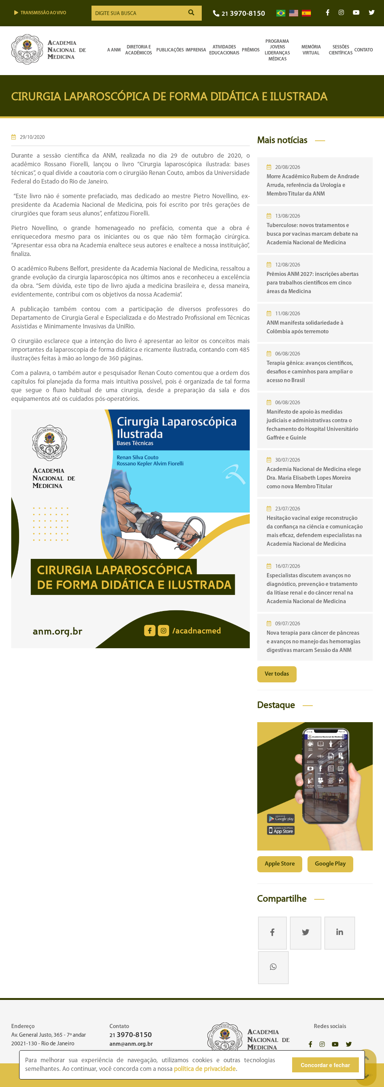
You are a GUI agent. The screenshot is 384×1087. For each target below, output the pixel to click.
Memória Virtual (311, 50)
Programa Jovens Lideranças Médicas (277, 50)
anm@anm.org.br (131, 1044)
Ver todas (277, 674)
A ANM (114, 50)
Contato (363, 50)
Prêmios (251, 50)
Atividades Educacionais (224, 50)
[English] (293, 13)
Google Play (330, 864)
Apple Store (280, 864)
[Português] (280, 13)
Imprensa (196, 50)
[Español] (306, 13)
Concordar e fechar (325, 1065)
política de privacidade (205, 1069)
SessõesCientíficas (340, 50)
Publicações (170, 50)
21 (243, 14)
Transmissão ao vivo (43, 13)
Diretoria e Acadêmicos (138, 50)
